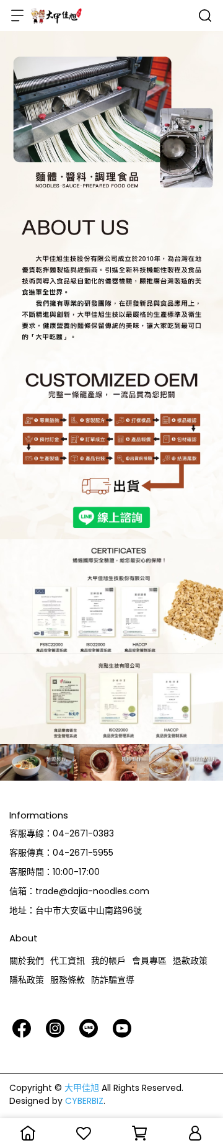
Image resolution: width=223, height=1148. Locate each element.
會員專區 (149, 960)
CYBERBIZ (84, 1101)
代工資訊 (67, 960)
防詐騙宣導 (112, 980)
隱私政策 (26, 980)
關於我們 (26, 960)
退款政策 (190, 960)
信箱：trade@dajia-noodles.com (79, 891)
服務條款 (67, 980)
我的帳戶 (108, 960)
